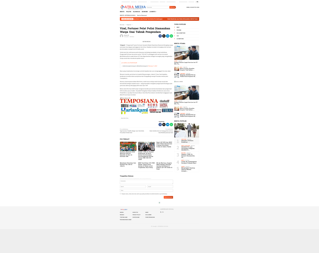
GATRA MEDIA (146, 41)
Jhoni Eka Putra (124, 118)
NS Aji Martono (181, 33)
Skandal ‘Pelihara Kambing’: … (187, 141)
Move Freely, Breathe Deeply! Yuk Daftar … (187, 69)
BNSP (178, 27)
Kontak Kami (136, 217)
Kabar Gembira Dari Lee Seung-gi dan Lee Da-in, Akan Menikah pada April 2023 (161, 130)
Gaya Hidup (183, 139)
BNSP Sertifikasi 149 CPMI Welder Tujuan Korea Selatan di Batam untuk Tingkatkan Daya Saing (146, 165)
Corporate (182, 73)
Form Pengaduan (150, 217)
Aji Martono (180, 38)
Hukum (175, 61)
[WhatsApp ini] (171, 36)
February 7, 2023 (152, 66)
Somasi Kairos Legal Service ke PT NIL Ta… (186, 63)
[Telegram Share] (167, 36)
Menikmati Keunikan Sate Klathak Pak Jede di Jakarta (128, 164)
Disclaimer (148, 214)
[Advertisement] (50, 241)
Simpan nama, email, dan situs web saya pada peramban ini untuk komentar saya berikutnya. (144, 194)
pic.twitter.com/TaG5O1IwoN (129, 63)
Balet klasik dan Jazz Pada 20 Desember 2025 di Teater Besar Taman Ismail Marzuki (175, 19)
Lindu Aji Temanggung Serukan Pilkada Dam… (189, 162)
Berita (183, 145)
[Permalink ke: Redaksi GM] (121, 36)
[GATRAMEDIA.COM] (133, 7)
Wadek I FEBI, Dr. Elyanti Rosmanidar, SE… (188, 156)
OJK (178, 36)
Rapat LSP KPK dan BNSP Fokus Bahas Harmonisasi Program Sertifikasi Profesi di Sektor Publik (164, 145)
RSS (163, 212)
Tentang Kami (123, 217)
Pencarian (172, 7)
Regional (183, 153)
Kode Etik (135, 212)
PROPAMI (179, 30)
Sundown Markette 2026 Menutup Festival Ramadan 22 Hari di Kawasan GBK (127, 154)
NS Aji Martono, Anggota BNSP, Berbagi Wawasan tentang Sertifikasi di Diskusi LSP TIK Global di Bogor (164, 166)
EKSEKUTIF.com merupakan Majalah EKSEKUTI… (188, 148)
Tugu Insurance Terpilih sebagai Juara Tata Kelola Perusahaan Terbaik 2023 (132, 130)
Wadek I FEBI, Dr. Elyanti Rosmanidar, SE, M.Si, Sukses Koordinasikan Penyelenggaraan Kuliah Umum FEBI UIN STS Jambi (146, 155)
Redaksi (122, 214)
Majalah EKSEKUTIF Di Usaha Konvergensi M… (188, 75)
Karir (146, 212)
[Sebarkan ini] (160, 36)
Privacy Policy (136, 214)
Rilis (181, 67)
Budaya (183, 166)
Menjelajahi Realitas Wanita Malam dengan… (188, 169)
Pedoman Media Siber (125, 219)
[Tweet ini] (164, 36)
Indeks (122, 212)
